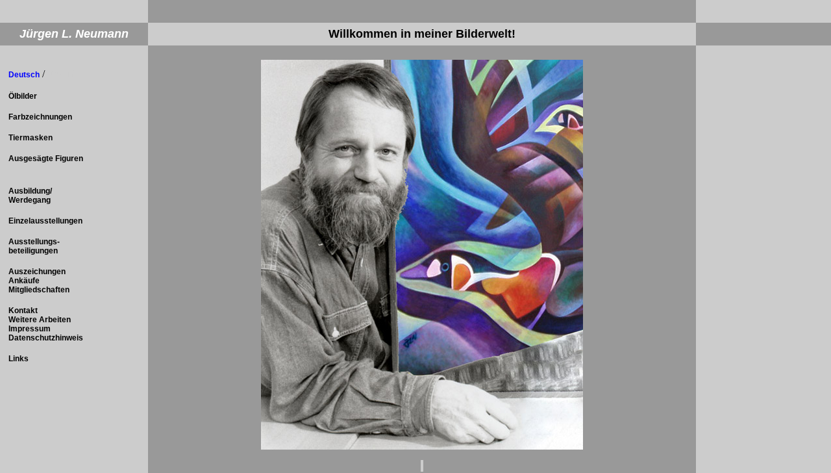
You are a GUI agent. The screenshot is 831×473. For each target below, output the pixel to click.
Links (18, 358)
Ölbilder (22, 96)
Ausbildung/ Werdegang (30, 195)
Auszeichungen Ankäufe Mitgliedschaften (38, 280)
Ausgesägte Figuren (45, 158)
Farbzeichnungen (40, 116)
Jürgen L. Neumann (74, 33)
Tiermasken (30, 137)
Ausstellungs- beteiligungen (34, 246)
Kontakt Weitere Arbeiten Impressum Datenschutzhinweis (45, 324)
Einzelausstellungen (45, 220)
